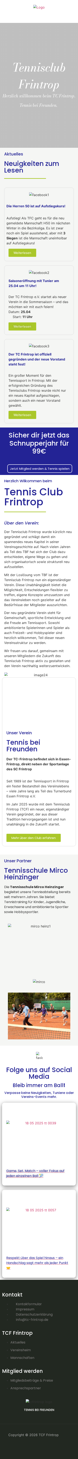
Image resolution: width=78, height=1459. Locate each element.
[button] (39, 14)
